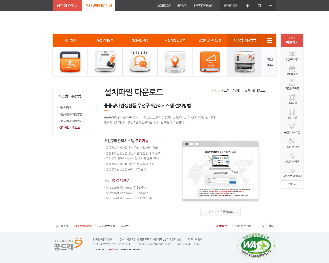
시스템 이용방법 (230, 90)
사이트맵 (125, 226)
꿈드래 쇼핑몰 (67, 5)
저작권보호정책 (107, 226)
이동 (271, 226)
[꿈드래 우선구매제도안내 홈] (214, 90)
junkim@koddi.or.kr (159, 244)
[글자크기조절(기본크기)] (259, 5)
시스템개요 (65, 107)
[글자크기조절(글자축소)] (270, 5)
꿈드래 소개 (62, 226)
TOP (290, 184)
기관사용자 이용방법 (70, 114)
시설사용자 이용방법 (70, 121)
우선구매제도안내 (98, 5)
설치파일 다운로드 (69, 127)
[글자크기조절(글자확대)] (247, 5)
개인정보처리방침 (83, 226)
